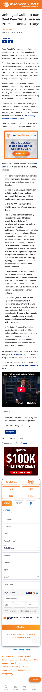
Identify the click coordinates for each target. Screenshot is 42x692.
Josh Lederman (26, 660)
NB (35, 660)
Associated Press (8, 670)
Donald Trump (7, 660)
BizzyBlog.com (22, 443)
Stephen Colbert (8, 663)
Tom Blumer (7, 29)
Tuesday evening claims (27, 365)
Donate (35, 680)
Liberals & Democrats (10, 667)
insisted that (16, 354)
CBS (18, 663)
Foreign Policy (7, 674)
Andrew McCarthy (9, 656)
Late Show (25, 667)
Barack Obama (24, 656)
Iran (16, 660)
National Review (23, 670)
